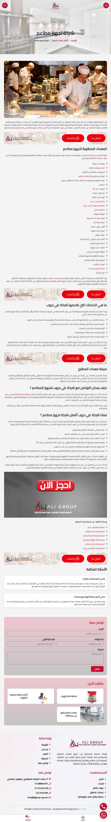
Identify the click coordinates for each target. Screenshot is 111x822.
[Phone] (103, 806)
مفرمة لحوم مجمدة (97, 268)
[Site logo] (55, 5)
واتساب (71, 138)
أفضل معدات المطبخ (60, 40)
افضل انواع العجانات (97, 243)
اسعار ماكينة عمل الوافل (95, 531)
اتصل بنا (96, 138)
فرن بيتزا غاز (100, 272)
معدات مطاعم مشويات (50, 278)
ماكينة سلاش (99, 210)
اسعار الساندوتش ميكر (96, 527)
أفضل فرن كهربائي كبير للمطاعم (92, 239)
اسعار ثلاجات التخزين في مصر (94, 548)
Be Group (82, 809)
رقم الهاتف (99, 639)
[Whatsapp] (103, 815)
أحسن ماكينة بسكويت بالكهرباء (18, 696)
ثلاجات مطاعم (83, 176)
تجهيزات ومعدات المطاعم (42, 311)
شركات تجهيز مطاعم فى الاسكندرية (29, 127)
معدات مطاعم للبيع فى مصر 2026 (69, 714)
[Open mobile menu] (106, 5)
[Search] (5, 5)
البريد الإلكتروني (48, 639)
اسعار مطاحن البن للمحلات (95, 544)
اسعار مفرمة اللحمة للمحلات (94, 535)
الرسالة (101, 649)
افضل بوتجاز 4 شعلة (97, 168)
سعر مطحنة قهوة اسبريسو (94, 540)
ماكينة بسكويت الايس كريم (94, 205)
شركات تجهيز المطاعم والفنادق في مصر (20, 394)
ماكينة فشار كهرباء (69, 696)
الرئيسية (74, 40)
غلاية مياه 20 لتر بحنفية (96, 218)
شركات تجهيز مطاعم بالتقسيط (60, 281)
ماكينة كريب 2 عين (97, 201)
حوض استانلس (99, 264)
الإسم (101, 628)
